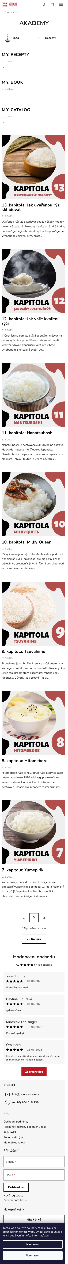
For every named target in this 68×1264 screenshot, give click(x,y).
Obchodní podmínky (15, 1122)
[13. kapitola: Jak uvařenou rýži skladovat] (34, 169)
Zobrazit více (34, 1072)
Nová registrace (13, 1195)
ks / (34, 1220)
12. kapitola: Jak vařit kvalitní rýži (30, 321)
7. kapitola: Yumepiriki (23, 870)
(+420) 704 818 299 (25, 1102)
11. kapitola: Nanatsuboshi (28, 433)
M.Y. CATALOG (16, 110)
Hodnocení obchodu (34, 957)
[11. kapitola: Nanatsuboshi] (34, 396)
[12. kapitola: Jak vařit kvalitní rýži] (34, 283)
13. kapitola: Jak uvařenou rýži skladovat (31, 207)
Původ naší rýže (13, 1137)
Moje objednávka (14, 1142)
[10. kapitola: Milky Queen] (34, 506)
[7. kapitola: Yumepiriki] (34, 834)
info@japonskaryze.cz (25, 1094)
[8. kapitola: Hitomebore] (34, 724)
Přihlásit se (16, 1187)
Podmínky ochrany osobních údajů (24, 1127)
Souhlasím (32, 1255)
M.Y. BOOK (12, 82)
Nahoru (36, 939)
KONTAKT (9, 1132)
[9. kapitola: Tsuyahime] (34, 615)
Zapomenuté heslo (15, 1200)
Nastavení (32, 1244)
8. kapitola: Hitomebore (24, 760)
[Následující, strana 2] (34, 917)
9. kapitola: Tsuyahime (23, 651)
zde (46, 1236)
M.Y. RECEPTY (15, 54)
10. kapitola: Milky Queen (26, 542)
